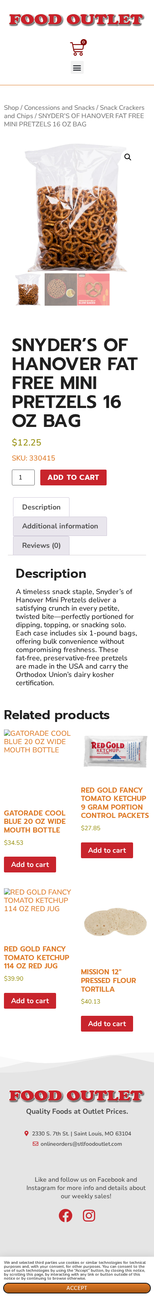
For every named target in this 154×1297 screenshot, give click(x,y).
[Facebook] (65, 1215)
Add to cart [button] (30, 864)
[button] (77, 67)
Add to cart (73, 477)
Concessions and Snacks (59, 107)
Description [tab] (41, 507)
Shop (11, 107)
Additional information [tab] (60, 526)
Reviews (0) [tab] (41, 545)
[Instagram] (89, 1215)
